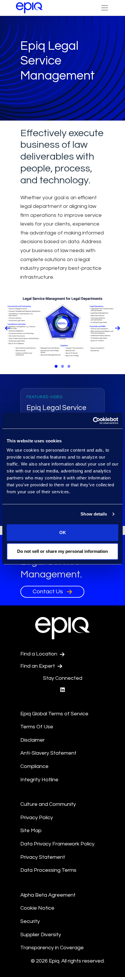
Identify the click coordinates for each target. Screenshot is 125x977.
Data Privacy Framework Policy (57, 844)
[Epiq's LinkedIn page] (62, 690)
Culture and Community (48, 804)
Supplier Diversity (40, 934)
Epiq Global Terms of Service (54, 713)
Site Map (31, 830)
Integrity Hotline (39, 779)
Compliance (34, 766)
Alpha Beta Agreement (48, 895)
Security (30, 921)
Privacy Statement (42, 857)
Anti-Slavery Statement (48, 753)
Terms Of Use (36, 726)
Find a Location (39, 654)
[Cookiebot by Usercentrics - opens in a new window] (92, 420)
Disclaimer (32, 740)
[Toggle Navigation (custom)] (104, 7)
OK (62, 532)
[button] (56, 366)
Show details (94, 513)
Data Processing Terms (48, 870)
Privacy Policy (36, 817)
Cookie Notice (37, 908)
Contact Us (48, 591)
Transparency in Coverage (52, 947)
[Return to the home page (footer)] (29, 7)
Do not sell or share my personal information (62, 551)
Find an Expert (38, 666)
